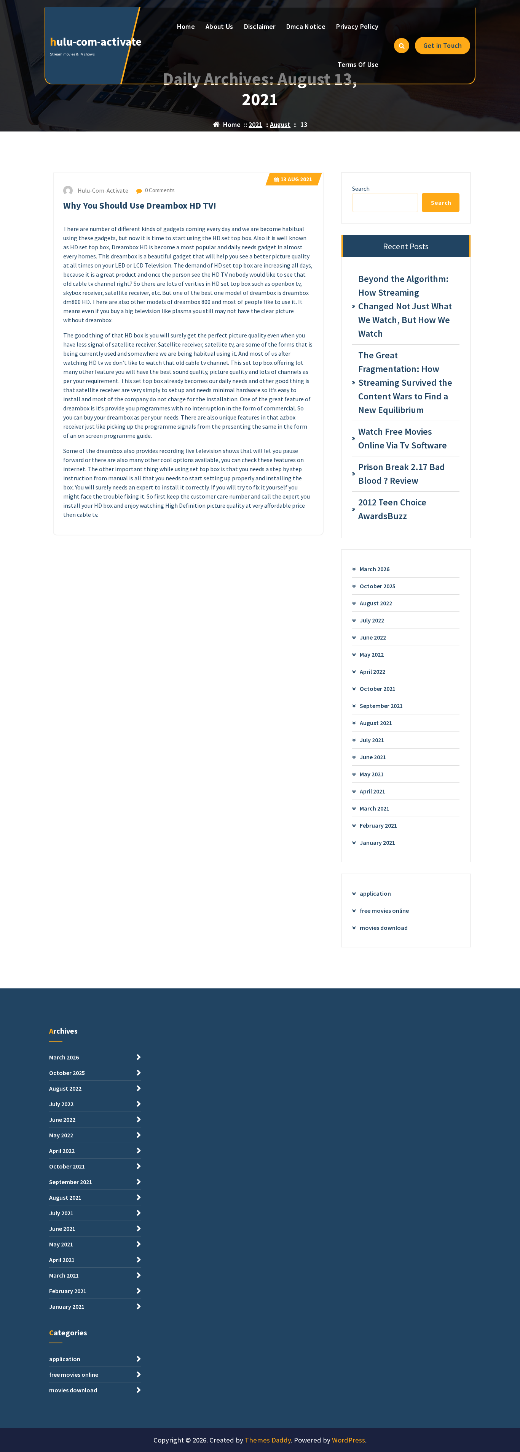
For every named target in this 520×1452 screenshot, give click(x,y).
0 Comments (159, 190)
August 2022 (376, 603)
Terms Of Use (358, 64)
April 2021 (372, 791)
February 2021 (378, 825)
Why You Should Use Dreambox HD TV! (139, 205)
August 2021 (376, 723)
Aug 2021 (296, 179)
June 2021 (373, 757)
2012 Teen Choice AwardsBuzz (392, 509)
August (280, 124)
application (375, 893)
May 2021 (372, 774)
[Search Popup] (401, 45)
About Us (219, 26)
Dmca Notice (305, 26)
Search (361, 188)
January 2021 (377, 842)
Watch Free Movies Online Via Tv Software (402, 438)
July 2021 (372, 740)
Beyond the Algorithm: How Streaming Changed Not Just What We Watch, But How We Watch (405, 306)
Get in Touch (442, 45)
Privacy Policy (357, 26)
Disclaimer (260, 26)
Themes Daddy (268, 1440)
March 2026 (374, 569)
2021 (255, 124)
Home (186, 26)
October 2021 (378, 688)
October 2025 (378, 586)
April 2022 (372, 671)
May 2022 (372, 654)
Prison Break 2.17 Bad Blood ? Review (401, 473)
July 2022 (372, 620)
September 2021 (381, 705)
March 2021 (374, 808)
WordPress (348, 1440)
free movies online (384, 910)
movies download (384, 927)
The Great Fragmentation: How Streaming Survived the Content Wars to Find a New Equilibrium (405, 382)
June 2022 (373, 637)
